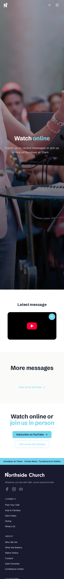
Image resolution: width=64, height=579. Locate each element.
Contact (9, 558)
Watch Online (11, 552)
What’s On (10, 526)
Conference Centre (14, 569)
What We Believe (13, 547)
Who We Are (11, 542)
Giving (8, 521)
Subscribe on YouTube (30, 434)
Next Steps (10, 515)
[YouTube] (21, 489)
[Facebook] (7, 489)
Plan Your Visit (12, 504)
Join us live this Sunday (32, 444)
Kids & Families (13, 510)
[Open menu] (57, 5)
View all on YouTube (30, 387)
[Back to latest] (52, 316)
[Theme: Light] (49, 5)
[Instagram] (14, 489)
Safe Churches (12, 563)
